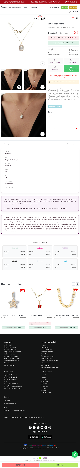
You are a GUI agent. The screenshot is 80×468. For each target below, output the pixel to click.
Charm (43, 388)
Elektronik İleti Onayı (11, 358)
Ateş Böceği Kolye (9, 315)
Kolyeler (44, 379)
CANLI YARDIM (65, 7)
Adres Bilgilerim (46, 349)
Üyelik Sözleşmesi (10, 375)
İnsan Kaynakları (10, 347)
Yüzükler (44, 375)
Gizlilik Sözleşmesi (10, 377)
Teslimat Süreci (46, 358)
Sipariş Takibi (54, 7)
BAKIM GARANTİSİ (67, 2)
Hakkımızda (8, 345)
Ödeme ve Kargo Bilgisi (49, 360)
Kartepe (71, 53)
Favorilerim (45, 354)
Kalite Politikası (9, 354)
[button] (77, 284)
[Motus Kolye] (66, 300)
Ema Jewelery (32, 318)
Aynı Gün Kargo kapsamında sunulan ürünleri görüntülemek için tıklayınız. (63, 76)
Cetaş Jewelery (58, 318)
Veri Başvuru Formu (11, 356)
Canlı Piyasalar (9, 365)
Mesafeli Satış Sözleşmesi (13, 386)
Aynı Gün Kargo (8, 12)
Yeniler (43, 390)
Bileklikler (44, 381)
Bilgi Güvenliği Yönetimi (12, 351)
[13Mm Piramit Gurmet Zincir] (40, 300)
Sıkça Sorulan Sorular (11, 360)
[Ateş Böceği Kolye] (13, 300)
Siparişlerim (45, 347)
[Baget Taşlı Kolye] (50, 117)
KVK (5, 381)
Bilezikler (44, 384)
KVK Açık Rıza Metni (11, 384)
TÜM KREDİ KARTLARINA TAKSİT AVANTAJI (41, 2)
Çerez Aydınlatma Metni (12, 388)
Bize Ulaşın (8, 363)
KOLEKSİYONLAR (25, 12)
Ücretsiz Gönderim (47, 356)
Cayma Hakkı (45, 365)
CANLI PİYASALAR (73, 7)
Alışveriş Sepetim (47, 351)
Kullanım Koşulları (10, 379)
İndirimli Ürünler (46, 392)
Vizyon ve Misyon (10, 349)
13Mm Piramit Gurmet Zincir (38, 315)
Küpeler (44, 377)
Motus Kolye (62, 315)
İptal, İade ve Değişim (48, 363)
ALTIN (16, 12)
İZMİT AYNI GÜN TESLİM (37, 12)
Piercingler (45, 386)
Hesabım (44, 345)
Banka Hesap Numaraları (50, 367)
